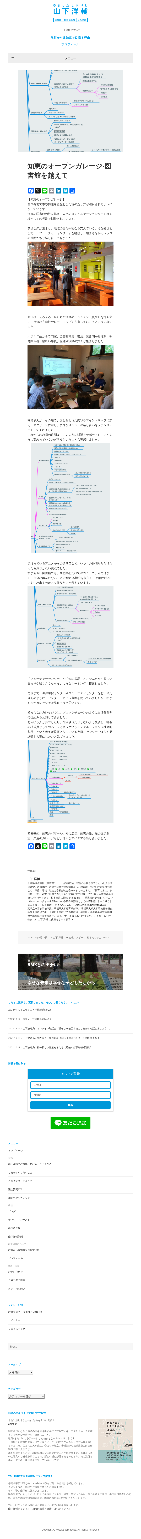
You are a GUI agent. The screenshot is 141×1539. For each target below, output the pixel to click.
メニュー (70, 58)
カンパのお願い (16, 1288)
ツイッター (14, 1320)
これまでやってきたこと (21, 1181)
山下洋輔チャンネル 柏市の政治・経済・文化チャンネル (39, 1508)
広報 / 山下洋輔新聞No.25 (37, 1019)
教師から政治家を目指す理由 (70, 37)
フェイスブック (16, 1328)
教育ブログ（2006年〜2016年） (25, 1311)
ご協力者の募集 (16, 1280)
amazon (12, 1423)
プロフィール (70, 44)
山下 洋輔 (58, 937)
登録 (70, 1105)
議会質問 (15, 1189)
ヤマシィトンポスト (19, 1219)
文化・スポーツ (77, 937)
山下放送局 (14, 1228)
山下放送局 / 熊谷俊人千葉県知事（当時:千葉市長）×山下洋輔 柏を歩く (61, 1037)
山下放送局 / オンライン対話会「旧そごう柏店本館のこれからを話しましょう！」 (67, 1028)
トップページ (15, 1150)
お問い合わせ (15, 1271)
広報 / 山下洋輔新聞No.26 (37, 1009)
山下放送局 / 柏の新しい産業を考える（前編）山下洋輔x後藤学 (57, 1047)
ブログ (11, 1211)
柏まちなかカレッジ (98, 937)
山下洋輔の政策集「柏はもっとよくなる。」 (32, 1164)
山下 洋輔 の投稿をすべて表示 (54, 919)
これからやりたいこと (20, 1172)
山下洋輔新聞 (15, 1236)
